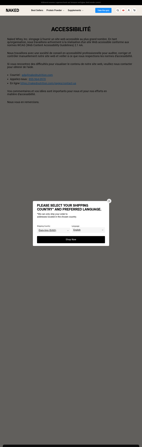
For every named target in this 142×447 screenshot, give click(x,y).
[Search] (118, 10)
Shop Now (71, 239)
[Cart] (134, 10)
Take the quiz (103, 10)
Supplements (74, 10)
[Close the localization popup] (109, 201)
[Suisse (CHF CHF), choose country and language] (123, 10)
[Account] (129, 10)
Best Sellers (37, 10)
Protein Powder (54, 10)
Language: (76, 226)
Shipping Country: (43, 226)
